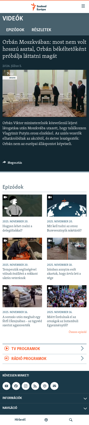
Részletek (41, 30)
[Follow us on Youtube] (6, 386)
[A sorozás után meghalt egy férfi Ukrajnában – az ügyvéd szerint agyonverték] (22, 296)
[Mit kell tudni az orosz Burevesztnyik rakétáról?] (67, 206)
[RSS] (35, 386)
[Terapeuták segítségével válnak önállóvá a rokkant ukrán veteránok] (22, 249)
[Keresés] (71, 420)
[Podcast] (45, 386)
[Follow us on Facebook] (16, 386)
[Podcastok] (46, 420)
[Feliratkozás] (54, 386)
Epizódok (15, 30)
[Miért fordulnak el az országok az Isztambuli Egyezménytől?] (67, 296)
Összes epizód (78, 332)
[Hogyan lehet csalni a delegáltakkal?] (22, 206)
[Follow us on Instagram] (26, 386)
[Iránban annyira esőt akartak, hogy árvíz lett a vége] (67, 249)
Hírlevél (20, 419)
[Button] (12, 164)
